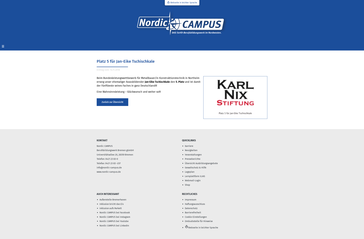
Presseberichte (192, 159)
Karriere (189, 146)
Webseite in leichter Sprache (182, 2)
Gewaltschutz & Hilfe (195, 167)
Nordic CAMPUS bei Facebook (115, 212)
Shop (187, 185)
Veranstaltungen (193, 154)
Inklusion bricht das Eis (112, 204)
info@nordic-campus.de (109, 167)
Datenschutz (191, 208)
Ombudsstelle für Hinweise (199, 221)
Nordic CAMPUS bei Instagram (115, 217)
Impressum (190, 199)
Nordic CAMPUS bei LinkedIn (114, 225)
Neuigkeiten (191, 150)
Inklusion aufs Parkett (111, 208)
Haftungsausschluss (195, 204)
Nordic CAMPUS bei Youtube (114, 221)
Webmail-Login (192, 180)
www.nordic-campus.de (109, 171)
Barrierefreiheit (193, 212)
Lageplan (189, 171)
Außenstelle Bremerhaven (113, 199)
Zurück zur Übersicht (112, 102)
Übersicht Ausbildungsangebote (201, 163)
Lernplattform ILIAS (195, 176)
